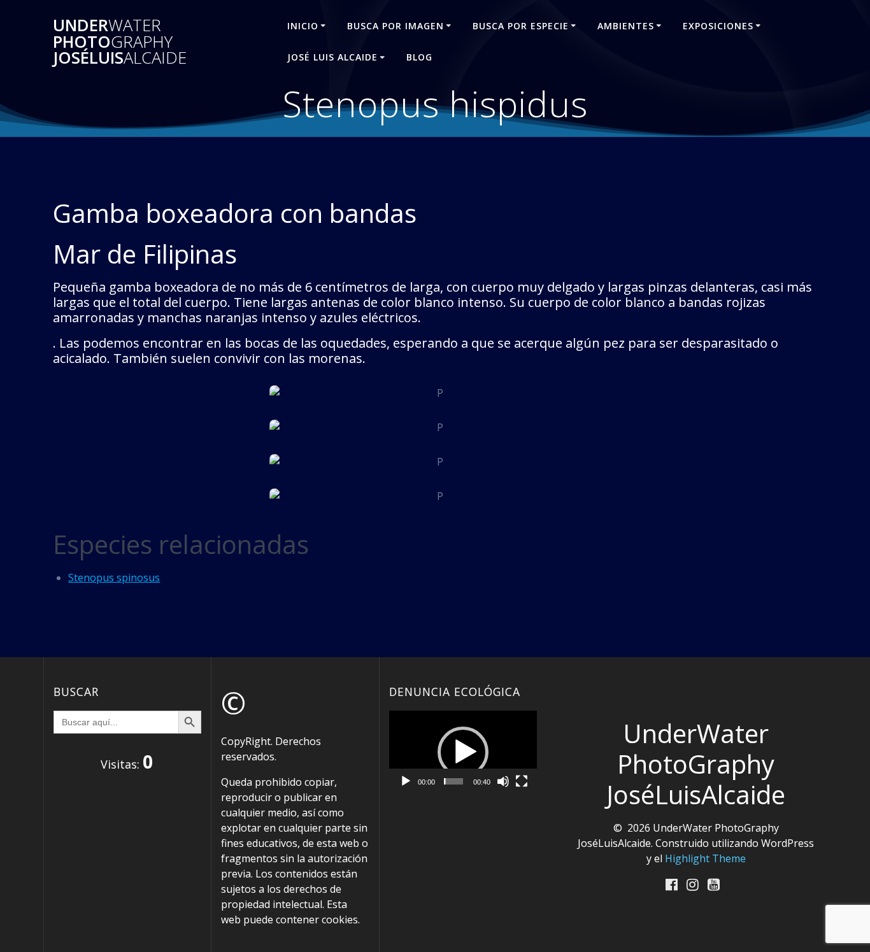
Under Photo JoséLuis (120, 41)
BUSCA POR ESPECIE (521, 26)
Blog (419, 57)
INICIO (302, 26)
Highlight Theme (705, 858)
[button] (463, 752)
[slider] (453, 781)
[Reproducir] (405, 781)
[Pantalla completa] (521, 781)
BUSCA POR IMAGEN (395, 26)
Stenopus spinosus (114, 578)
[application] (463, 752)
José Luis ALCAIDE (332, 57)
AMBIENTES (625, 26)
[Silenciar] (503, 781)
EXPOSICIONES (718, 26)
